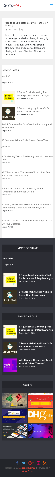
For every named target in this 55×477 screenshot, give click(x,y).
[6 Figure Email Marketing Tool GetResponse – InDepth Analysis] (8, 97)
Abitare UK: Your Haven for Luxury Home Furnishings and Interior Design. (22, 190)
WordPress (27, 471)
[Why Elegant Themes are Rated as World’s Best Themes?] (10, 365)
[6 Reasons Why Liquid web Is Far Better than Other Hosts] (8, 113)
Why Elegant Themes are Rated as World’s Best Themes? (35, 362)
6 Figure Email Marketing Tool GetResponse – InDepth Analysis (33, 94)
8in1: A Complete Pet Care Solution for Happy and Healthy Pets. (27, 126)
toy (22, 29)
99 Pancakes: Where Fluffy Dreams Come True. (25, 140)
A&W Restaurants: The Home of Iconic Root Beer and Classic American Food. (26, 174)
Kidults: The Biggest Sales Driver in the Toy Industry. (26, 24)
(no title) (6, 76)
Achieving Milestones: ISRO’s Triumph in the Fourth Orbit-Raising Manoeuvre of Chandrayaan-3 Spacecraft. (27, 206)
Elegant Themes (26, 467)
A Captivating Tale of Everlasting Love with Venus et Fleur (27, 158)
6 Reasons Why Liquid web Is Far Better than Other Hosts (33, 110)
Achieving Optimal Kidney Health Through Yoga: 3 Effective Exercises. (27, 222)
